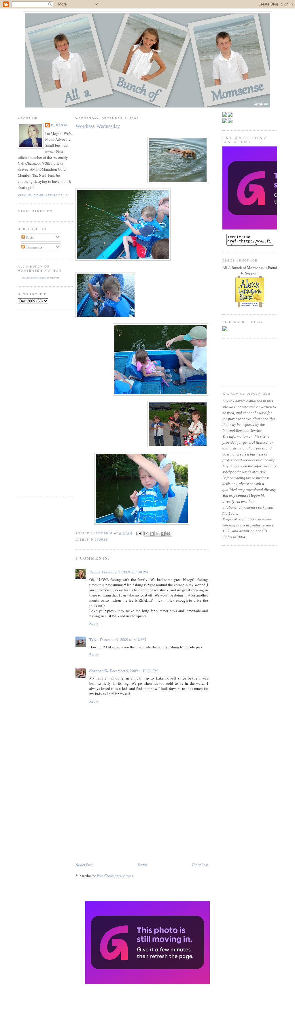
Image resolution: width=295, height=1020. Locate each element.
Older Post (200, 864)
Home (142, 864)
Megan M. (59, 125)
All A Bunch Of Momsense (33, 277)
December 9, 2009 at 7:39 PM (125, 572)
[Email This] (146, 534)
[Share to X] (157, 534)
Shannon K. (98, 670)
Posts (29, 237)
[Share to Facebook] (163, 534)
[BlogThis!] (152, 534)
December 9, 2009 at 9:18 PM (123, 639)
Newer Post (84, 864)
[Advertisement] (35, 402)
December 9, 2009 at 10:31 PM (134, 670)
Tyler (93, 639)
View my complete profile (43, 195)
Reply (94, 623)
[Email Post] (138, 533)
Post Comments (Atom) (115, 875)
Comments (33, 247)
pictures (99, 539)
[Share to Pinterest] (168, 534)
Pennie (94, 572)
